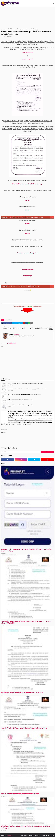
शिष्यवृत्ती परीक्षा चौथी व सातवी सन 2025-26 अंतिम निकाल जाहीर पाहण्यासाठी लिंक (20, 405)
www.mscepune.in (27, 52)
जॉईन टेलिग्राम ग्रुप (27, 275)
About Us (26, 835)
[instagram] (21, 459)
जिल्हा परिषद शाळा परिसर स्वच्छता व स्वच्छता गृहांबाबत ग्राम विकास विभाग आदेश (16, 424)
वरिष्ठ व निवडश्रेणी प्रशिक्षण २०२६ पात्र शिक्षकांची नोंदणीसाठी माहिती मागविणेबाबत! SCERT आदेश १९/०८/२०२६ (25, 827)
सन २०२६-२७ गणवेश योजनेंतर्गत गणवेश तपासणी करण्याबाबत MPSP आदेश (20, 794)
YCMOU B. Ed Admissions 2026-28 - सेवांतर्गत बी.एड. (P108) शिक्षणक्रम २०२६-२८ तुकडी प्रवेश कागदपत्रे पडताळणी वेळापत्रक (28, 388)
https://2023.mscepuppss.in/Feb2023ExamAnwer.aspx (27, 184)
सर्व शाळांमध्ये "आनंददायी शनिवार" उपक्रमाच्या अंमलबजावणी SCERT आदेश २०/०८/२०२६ (24, 728)
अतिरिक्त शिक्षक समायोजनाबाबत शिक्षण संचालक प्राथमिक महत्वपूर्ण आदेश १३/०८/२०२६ (23, 286)
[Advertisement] (27, 16)
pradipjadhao (3, 36)
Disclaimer (52, 835)
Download (27, 200)
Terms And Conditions (45, 835)
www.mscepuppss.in (27, 59)
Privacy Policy (37, 835)
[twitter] (34, 459)
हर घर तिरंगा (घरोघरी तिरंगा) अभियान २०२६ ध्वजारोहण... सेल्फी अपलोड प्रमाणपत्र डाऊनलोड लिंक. (25, 217)
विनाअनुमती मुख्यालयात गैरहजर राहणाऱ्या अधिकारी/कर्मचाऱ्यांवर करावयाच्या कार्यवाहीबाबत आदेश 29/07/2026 (24, 394)
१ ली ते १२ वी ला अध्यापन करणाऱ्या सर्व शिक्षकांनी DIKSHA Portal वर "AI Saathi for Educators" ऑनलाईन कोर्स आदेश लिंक (26, 622)
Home (22, 835)
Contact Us (31, 835)
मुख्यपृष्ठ (2, 28)
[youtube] (47, 459)
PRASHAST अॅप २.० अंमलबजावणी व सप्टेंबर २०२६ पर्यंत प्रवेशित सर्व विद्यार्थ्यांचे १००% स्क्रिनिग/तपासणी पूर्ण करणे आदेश (26, 550)
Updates (5, 28)
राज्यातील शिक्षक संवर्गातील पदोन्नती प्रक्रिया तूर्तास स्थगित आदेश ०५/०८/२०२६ (20, 399)
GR (5, 319)
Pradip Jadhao (9, 835)
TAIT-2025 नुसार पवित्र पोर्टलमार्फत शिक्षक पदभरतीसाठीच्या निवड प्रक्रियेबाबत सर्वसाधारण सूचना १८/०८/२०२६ (25, 383)
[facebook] (7, 459)
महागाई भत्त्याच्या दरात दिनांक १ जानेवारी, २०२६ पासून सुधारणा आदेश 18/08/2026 (22, 692)
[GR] (27, 417)
